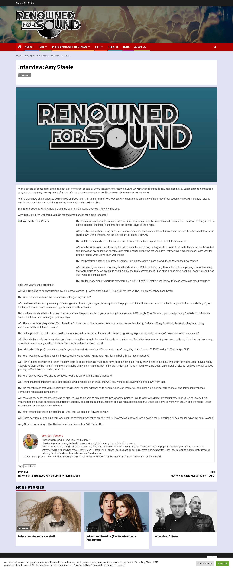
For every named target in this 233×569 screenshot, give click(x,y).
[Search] (215, 47)
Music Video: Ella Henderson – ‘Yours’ (193, 473)
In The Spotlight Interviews (69, 47)
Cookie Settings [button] (205, 563)
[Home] (19, 47)
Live (42, 47)
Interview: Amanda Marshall (36, 536)
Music (28, 47)
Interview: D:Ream (167, 536)
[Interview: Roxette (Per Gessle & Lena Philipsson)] (116, 512)
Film (97, 47)
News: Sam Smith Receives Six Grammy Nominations (49, 473)
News (126, 47)
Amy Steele (29, 466)
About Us (140, 47)
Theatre (113, 47)
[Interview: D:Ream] (184, 512)
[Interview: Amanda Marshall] (48, 512)
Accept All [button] (222, 563)
